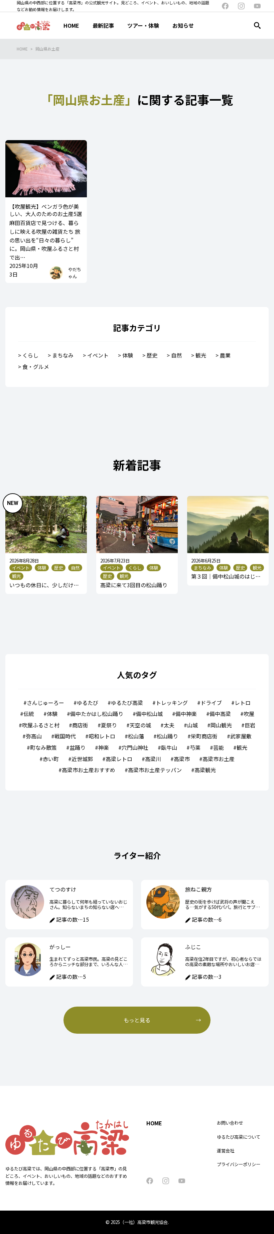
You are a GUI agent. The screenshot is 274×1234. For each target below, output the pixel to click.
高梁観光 (205, 770)
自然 (176, 355)
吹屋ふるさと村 (40, 725)
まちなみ (63, 355)
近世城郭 (82, 759)
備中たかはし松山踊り (96, 714)
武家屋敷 (241, 736)
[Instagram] (241, 6)
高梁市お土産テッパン (155, 770)
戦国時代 (65, 736)
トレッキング (172, 703)
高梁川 (153, 759)
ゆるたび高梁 (127, 703)
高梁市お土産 (218, 759)
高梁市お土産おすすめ (88, 770)
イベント (98, 355)
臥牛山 (169, 747)
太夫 (169, 725)
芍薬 (195, 747)
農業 (225, 355)
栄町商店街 (204, 736)
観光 (200, 355)
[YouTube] (257, 6)
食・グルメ (35, 367)
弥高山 (34, 736)
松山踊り (167, 736)
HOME (22, 49)
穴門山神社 (135, 747)
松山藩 (136, 736)
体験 (127, 355)
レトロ (243, 703)
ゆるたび (87, 703)
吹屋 (249, 714)
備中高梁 (220, 714)
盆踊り (78, 747)
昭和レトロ (102, 736)
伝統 (28, 714)
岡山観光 (221, 725)
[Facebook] (225, 6)
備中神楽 (186, 714)
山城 (192, 725)
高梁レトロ (119, 759)
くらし (30, 355)
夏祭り (109, 725)
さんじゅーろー (45, 703)
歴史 (152, 355)
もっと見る (137, 1020)
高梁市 (182, 759)
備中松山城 (149, 714)
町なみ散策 (43, 747)
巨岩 (250, 725)
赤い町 (51, 759)
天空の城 (140, 725)
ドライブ (211, 703)
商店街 (80, 725)
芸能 (218, 747)
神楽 (103, 747)
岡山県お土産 (47, 49)
